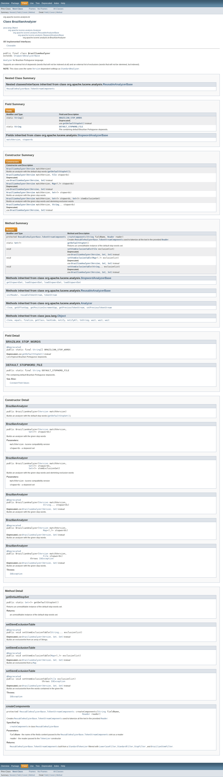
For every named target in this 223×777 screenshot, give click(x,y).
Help (63, 3)
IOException (46, 558)
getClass (39, 320)
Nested (12, 12)
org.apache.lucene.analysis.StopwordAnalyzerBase (41, 35)
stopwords (28, 140)
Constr (24, 12)
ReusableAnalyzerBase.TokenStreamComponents (31, 89)
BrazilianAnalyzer (16, 169)
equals (18, 320)
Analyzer (86, 303)
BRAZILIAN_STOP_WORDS (70, 118)
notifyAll (72, 320)
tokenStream (50, 295)
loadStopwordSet (33, 282)
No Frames (42, 9)
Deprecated (47, 3)
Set (54, 192)
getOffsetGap (21, 307)
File (54, 175)
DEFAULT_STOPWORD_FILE (71, 127)
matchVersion (13, 140)
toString (84, 320)
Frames (32, 9)
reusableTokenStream (31, 295)
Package (15, 3)
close (9, 307)
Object (61, 315)
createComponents (76, 237)
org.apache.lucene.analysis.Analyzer (24, 30)
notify (61, 320)
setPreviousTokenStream (99, 307)
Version (31, 169)
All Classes (58, 9)
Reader (110, 237)
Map (54, 184)
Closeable (11, 46)
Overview (5, 3)
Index (56, 3)
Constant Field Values (19, 383)
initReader (12, 295)
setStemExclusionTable (79, 249)
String (17, 118)
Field (19, 12)
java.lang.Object (10, 28)
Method (32, 12)
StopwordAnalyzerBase (27, 56)
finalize (28, 320)
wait (93, 320)
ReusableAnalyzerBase (118, 84)
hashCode (51, 320)
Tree (38, 3)
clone (9, 320)
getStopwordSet (15, 282)
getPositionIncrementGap (44, 307)
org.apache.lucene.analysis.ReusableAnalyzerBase (36, 33)
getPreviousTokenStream (71, 307)
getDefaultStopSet (77, 243)
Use (32, 3)
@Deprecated (14, 347)
